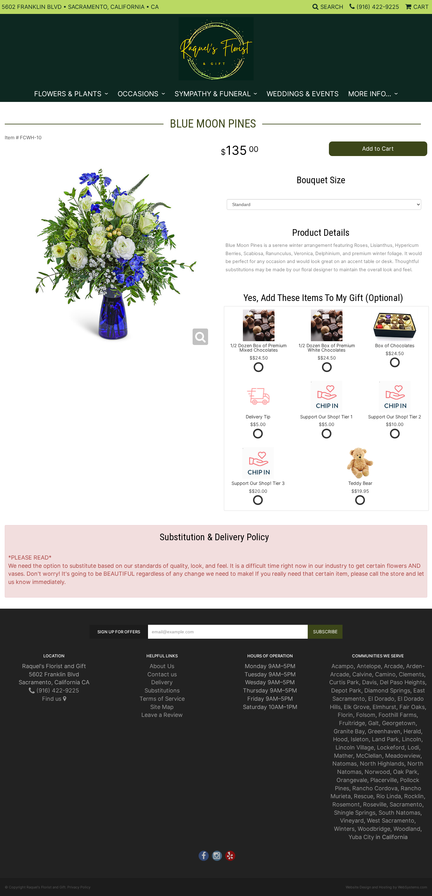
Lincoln (411, 739)
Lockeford (390, 747)
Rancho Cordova (375, 788)
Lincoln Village (355, 747)
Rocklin (414, 796)
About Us (162, 666)
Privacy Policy (78, 887)
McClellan (369, 755)
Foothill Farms (398, 714)
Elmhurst (384, 707)
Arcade (393, 666)
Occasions (138, 94)
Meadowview (402, 755)
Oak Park (405, 771)
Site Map (162, 707)
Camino (385, 674)
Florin (345, 714)
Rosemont (346, 804)
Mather (343, 755)
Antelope (369, 666)
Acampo (342, 666)
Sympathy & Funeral (213, 94)
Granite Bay (349, 731)
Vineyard (352, 820)
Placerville (383, 780)
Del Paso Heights (402, 682)
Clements (411, 674)
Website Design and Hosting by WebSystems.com (386, 887)
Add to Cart (378, 148)
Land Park (385, 739)
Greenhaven (384, 731)
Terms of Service (162, 698)
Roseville (374, 804)
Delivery (162, 682)
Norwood (377, 771)
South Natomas (399, 812)
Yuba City (361, 837)
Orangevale (351, 780)
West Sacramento (390, 820)
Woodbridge (374, 828)
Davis (369, 682)
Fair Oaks (412, 707)
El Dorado (381, 698)
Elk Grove (356, 707)
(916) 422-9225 (377, 6)
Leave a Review (162, 714)
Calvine (362, 674)
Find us (52, 698)
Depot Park (346, 690)
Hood (340, 739)
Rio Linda (388, 796)
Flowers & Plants (68, 94)
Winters (344, 828)
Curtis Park (344, 682)
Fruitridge (352, 723)
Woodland (406, 828)
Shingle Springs (354, 812)
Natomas (344, 763)
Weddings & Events (303, 94)
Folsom (365, 714)
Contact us (162, 674)
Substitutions (162, 690)
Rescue (363, 796)
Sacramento (406, 804)
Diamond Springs (387, 690)
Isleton (360, 739)
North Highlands (382, 763)
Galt (373, 723)
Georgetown (399, 723)
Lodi (413, 747)
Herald (412, 731)
